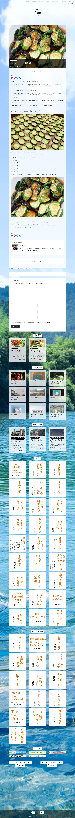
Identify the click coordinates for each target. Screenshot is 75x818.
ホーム (27, 1)
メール (13, 309)
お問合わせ (71, 1)
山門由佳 (33, 381)
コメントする (24, 66)
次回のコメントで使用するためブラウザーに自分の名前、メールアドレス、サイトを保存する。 (31, 322)
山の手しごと (16, 268)
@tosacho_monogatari (62, 798)
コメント (13, 286)
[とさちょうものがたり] (37, 19)
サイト (12, 315)
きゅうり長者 (35, 351)
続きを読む (22, 359)
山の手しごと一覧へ (36, 71)
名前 (12, 303)
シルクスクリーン (55, 1)
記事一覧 (64, 1)
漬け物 (30, 268)
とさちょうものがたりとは (37, 1)
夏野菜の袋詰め (16, 351)
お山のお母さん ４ (37, 398)
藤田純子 (53, 398)
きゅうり (25, 268)
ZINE (47, 1)
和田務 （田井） (36, 440)
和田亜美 (14, 414)
